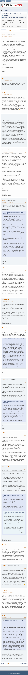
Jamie (3, 92)
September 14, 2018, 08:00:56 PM (8, 547)
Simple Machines (17, 673)
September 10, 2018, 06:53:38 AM (8, 301)
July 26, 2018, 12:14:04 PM (7, 36)
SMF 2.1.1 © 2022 (11, 673)
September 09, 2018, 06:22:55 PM (8, 152)
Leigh (3, 432)
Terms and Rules (13, 672)
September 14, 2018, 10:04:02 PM (8, 592)
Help (8, 672)
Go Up (2, 663)
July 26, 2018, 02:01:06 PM (7, 80)
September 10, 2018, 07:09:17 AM (8, 381)
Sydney (4, 565)
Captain (4, 590)
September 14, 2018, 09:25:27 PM (8, 567)
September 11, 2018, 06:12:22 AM (8, 468)
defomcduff (5, 150)
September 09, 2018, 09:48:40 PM (8, 202)
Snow (3, 615)
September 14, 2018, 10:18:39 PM (8, 617)
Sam (3, 34)
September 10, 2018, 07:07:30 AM (8, 330)
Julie (3, 268)
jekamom (5, 116)
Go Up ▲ (19, 672)
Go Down (3, 30)
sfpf (3, 78)
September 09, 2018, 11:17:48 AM (8, 118)
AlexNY (4, 545)
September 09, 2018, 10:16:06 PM (8, 270)
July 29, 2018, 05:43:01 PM (7, 94)
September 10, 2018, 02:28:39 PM (8, 434)
